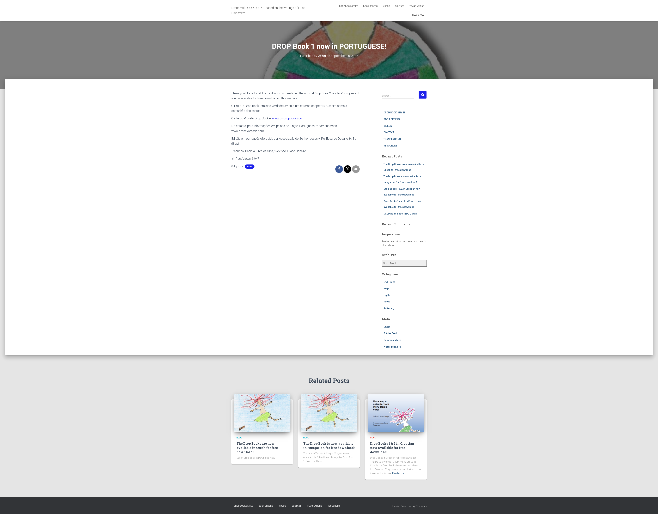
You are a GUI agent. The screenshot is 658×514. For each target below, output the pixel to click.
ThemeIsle (421, 506)
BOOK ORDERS (370, 6)
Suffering (388, 308)
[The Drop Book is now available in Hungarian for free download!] (329, 413)
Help (386, 288)
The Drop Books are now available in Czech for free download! (257, 447)
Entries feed (390, 333)
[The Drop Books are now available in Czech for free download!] (262, 413)
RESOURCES (418, 15)
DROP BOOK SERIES (348, 6)
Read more (398, 473)
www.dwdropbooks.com (288, 118)
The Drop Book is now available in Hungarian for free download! (329, 445)
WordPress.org (392, 346)
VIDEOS (386, 6)
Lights (386, 295)
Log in (386, 327)
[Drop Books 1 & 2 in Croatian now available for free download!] (396, 413)
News (249, 166)
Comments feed (392, 340)
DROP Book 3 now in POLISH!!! (400, 213)
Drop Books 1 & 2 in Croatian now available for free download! (392, 447)
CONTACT (399, 6)
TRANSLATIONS (417, 6)
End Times (389, 282)
